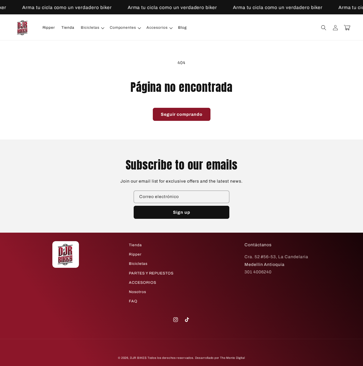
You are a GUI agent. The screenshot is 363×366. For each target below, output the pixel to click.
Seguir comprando (181, 114)
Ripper (135, 254)
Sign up (181, 212)
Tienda (135, 245)
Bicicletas (138, 264)
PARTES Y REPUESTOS (151, 273)
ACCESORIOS (142, 283)
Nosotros (137, 292)
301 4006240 (258, 272)
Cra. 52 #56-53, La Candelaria (276, 256)
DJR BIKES (138, 357)
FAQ (133, 301)
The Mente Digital (232, 357)
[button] (92, 27)
